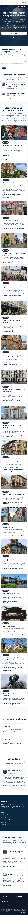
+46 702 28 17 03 (5, 819)
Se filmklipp (5, 155)
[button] (14, 143)
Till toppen (5, 901)
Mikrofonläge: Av (22, 6)
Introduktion (4, 6)
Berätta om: (5, 142)
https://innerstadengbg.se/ (9, 866)
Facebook (3, 824)
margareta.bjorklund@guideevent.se (10, 814)
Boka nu (14, 37)
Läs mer (4, 67)
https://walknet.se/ (7, 885)
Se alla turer (14, 33)
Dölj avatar (23, 912)
